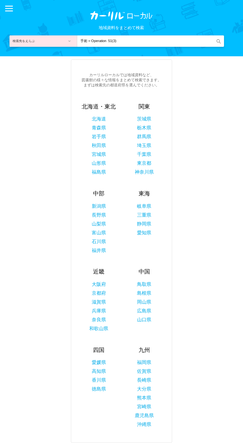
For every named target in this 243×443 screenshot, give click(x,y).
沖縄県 (144, 424)
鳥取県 (144, 284)
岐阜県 (144, 206)
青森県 (99, 128)
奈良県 (99, 320)
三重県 (144, 215)
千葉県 (144, 154)
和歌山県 (98, 328)
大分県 (144, 389)
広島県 (144, 311)
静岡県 (144, 224)
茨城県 (144, 119)
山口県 (144, 320)
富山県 (99, 233)
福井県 (99, 250)
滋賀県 (99, 302)
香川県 (99, 380)
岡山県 (144, 302)
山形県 (99, 163)
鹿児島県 (144, 415)
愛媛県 (99, 362)
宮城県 (99, 154)
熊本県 (144, 398)
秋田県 (99, 145)
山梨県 (99, 224)
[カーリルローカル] (121, 18)
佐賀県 (144, 371)
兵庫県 (99, 311)
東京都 (144, 163)
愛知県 (144, 233)
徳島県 (99, 389)
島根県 (144, 293)
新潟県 (99, 206)
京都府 (99, 293)
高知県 (99, 371)
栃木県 (144, 128)
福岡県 (144, 362)
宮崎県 (144, 406)
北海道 (99, 119)
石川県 (99, 241)
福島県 (99, 172)
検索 (218, 41)
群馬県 (144, 136)
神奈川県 (144, 172)
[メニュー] (9, 9)
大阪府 (99, 284)
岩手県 (99, 136)
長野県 (99, 215)
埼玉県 (144, 145)
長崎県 (144, 380)
